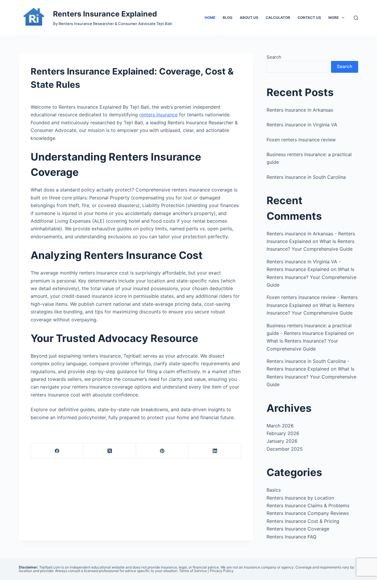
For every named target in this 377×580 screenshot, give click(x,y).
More (333, 17)
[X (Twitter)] (109, 450)
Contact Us (309, 17)
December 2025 (285, 449)
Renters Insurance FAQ (291, 537)
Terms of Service (193, 571)
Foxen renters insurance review (301, 140)
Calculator (278, 17)
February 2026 (283, 433)
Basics (274, 490)
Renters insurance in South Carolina (306, 177)
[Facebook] (57, 450)
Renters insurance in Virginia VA (302, 125)
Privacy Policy (222, 571)
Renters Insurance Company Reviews (308, 513)
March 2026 (280, 426)
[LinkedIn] (214, 450)
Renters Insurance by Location (300, 498)
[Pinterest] (162, 450)
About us (249, 17)
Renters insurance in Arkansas (300, 110)
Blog (227, 17)
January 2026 (282, 441)
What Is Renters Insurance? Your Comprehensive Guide (311, 277)
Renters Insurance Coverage (298, 529)
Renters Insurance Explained (105, 13)
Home (210, 17)
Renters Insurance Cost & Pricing (303, 521)
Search (274, 57)
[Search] (356, 18)
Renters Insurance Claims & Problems (308, 505)
